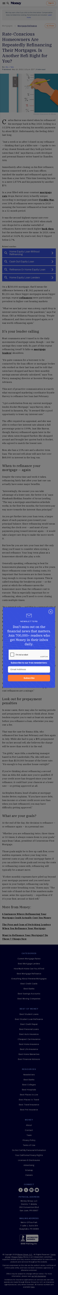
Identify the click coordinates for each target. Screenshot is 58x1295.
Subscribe (29, 678)
